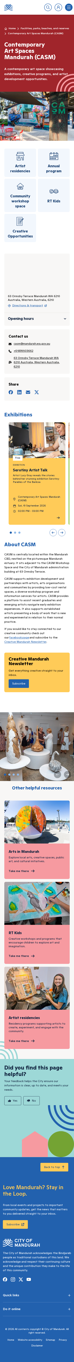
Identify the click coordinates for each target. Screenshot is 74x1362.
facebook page (19, 637)
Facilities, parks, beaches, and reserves (45, 28)
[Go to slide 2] (15, 532)
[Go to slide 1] (11, 532)
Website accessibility (30, 1340)
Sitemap (50, 1340)
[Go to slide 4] (18, 774)
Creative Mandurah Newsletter (25, 641)
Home (12, 28)
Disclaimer (37, 1345)
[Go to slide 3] (19, 532)
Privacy (63, 1340)
